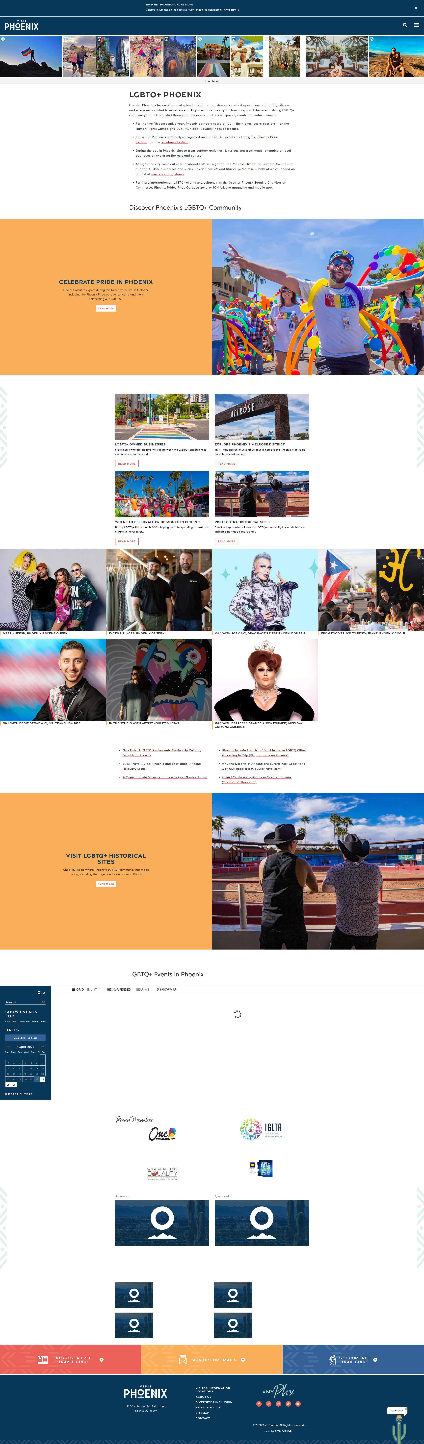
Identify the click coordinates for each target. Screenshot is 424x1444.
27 (31, 1079)
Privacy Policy (208, 1407)
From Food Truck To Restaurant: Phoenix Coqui (363, 633)
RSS (43, 992)
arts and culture (189, 155)
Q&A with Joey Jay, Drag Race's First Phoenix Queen (260, 633)
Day (7, 1021)
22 (42, 1073)
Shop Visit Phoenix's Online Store (169, 4)
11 (20, 1068)
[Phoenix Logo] (21, 25)
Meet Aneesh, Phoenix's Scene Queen (35, 633)
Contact (203, 1418)
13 (31, 1068)
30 (8, 1084)
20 (31, 1073)
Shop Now (230, 9)
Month (35, 1021)
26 (25, 1079)
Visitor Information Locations (213, 1389)
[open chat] (399, 1429)
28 (36, 1079)
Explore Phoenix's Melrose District (250, 444)
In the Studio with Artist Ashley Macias (144, 723)
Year (43, 1021)
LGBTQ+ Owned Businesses (140, 444)
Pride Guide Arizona (192, 187)
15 (43, 1068)
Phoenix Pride (164, 187)
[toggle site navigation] (416, 25)
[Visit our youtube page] (298, 1404)
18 (20, 1073)
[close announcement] (416, 8)
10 (14, 1068)
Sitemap (202, 1413)
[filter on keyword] (43, 1002)
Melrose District (245, 164)
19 (25, 1073)
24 (14, 1079)
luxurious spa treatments (244, 150)
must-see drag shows (167, 174)
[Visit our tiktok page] (268, 1404)
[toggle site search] (404, 25)
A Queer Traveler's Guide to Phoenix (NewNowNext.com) (165, 777)
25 (19, 1079)
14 (37, 1068)
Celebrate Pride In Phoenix (106, 281)
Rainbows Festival (174, 142)
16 (8, 1073)
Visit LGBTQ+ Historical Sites (242, 522)
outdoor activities (209, 150)
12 (25, 1068)
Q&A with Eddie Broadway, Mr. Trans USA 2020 (41, 723)
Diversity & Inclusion (214, 1402)
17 (14, 1073)
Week (15, 1021)
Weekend (25, 1021)
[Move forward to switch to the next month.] (42, 1046)
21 (37, 1073)
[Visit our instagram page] (278, 1404)
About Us (204, 1396)
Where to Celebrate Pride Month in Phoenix (158, 522)
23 (8, 1079)
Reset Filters (20, 1094)
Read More (106, 308)
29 (42, 1079)
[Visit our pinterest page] (288, 1404)
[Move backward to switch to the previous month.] (8, 1046)
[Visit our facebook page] (259, 1404)
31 (14, 1084)
